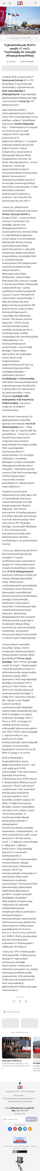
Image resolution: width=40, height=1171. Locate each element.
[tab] (15, 1157)
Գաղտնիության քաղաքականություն (18, 1098)
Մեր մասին (18, 1095)
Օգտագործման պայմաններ (20, 1101)
